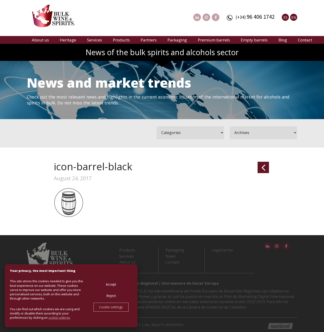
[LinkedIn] (197, 17)
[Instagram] (206, 17)
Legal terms (222, 250)
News (171, 256)
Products (121, 40)
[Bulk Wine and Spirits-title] (58, 16)
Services (94, 40)
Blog (282, 40)
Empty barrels (254, 40)
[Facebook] (215, 17)
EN (293, 17)
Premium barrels (214, 40)
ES (285, 17)
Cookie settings (111, 307)
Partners (149, 40)
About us (40, 40)
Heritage (68, 40)
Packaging (177, 40)
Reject (111, 295)
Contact (305, 40)
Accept (111, 284)
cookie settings (59, 317)
